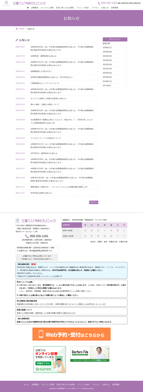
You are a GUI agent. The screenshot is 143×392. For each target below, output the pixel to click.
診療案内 (34, 8)
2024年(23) (107, 56)
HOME (21, 29)
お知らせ (104, 8)
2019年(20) (107, 77)
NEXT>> (93, 202)
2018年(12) (107, 81)
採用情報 (114, 8)
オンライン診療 (47, 8)
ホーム (26, 384)
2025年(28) (107, 52)
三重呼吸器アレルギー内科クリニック (69, 388)
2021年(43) (107, 69)
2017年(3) (107, 86)
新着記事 (106, 43)
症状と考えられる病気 (65, 8)
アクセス (95, 8)
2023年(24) (107, 60)
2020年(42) (107, 73)
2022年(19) (107, 64)
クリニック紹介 (83, 8)
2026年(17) (107, 47)
